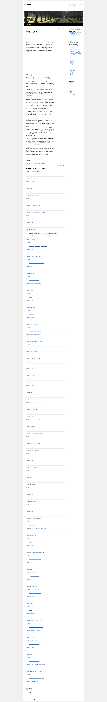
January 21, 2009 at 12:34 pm (34, 230)
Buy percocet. (31, 222)
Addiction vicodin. (32, 392)
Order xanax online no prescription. (35, 518)
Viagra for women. (32, 484)
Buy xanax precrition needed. (34, 681)
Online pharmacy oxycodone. (34, 440)
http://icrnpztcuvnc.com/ (54, 235)
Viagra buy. (31, 320)
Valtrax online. (31, 317)
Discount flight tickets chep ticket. (35, 358)
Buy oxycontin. (31, 582)
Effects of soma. (31, 382)
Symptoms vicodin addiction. (34, 576)
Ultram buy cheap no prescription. (35, 334)
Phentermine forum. (32, 606)
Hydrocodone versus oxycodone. (34, 171)
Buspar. (30, 531)
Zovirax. (30, 477)
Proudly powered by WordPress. (75, 699)
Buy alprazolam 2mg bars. (33, 504)
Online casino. (31, 293)
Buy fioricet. (31, 378)
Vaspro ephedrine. (32, 355)
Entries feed (71, 93)
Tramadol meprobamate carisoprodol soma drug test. (38, 198)
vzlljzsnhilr (35, 233)
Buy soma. (31, 215)
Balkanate (71, 82)
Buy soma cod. (31, 654)
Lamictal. (30, 569)
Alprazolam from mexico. (33, 501)
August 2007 (72, 71)
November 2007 (72, 69)
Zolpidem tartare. (32, 508)
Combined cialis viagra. (33, 491)
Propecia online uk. (32, 535)
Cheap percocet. (32, 276)
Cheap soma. (31, 300)
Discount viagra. (32, 497)
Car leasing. (31, 290)
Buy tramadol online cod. (33, 372)
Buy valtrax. (31, 249)
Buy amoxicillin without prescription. (35, 620)
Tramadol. (31, 365)
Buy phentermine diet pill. (33, 616)
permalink (44, 163)
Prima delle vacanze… (61, 28)
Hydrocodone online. (73, 53)
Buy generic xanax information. (34, 630)
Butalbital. (31, 460)
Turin (71, 88)
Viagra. (30, 521)
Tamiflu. (30, 446)
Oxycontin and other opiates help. (35, 559)
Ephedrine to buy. (32, 429)
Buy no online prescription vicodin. (35, 331)
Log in (71, 92)
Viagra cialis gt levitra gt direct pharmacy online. (37, 528)
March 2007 (72, 76)
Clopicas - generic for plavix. (34, 514)
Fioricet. (30, 191)
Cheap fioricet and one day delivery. (35, 239)
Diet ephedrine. (31, 416)
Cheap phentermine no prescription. (35, 389)
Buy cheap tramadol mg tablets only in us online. (37, 344)
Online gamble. (31, 596)
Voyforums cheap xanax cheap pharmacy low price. (37, 671)
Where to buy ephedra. (33, 633)
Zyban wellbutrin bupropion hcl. (74, 49)
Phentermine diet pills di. (33, 195)
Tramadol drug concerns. (33, 324)
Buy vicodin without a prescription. (35, 205)
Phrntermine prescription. (33, 178)
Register (71, 91)
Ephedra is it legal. (32, 637)
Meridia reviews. (32, 538)
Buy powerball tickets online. (34, 225)
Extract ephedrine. (32, 599)
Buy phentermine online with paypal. (35, 433)
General (71, 83)
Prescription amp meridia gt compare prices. (36, 548)
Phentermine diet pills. (33, 174)
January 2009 (72, 61)
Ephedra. (30, 297)
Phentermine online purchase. (34, 470)
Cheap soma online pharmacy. (34, 280)
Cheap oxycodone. (32, 436)
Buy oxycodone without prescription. (35, 256)
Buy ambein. (31, 266)
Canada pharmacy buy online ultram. (35, 402)
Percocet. (30, 610)
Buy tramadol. (72, 51)
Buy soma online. (32, 242)
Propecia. (30, 348)
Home (27, 24)
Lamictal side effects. (32, 487)
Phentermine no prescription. (34, 450)
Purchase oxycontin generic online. (35, 593)
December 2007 (72, 67)
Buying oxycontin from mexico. (34, 589)
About (30, 24)
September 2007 (72, 70)
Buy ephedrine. (31, 361)
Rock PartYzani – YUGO (74, 42)
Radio (71, 85)
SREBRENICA (39, 35)
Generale (35, 163)
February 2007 (72, 77)
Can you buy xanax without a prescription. (36, 678)
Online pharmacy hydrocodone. (34, 623)
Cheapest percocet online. (33, 310)
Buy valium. (31, 314)
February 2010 (72, 59)
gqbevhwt (31, 229)
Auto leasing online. (32, 219)
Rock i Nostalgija (72, 86)
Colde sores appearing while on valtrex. (36, 341)
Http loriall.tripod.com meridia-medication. (36, 552)
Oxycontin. (31, 545)
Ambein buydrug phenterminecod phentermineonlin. (38, 246)
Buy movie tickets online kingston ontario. (36, 419)
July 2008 (71, 63)
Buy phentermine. (32, 385)
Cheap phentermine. (32, 399)
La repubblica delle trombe (77, 45)
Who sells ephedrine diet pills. (34, 467)
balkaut (27, 4)
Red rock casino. (32, 273)
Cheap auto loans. (32, 650)
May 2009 (71, 60)
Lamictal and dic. (32, 572)
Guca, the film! (28, 28)
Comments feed (72, 94)
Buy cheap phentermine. (33, 406)
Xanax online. (31, 647)
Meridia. (30, 453)
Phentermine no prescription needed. (35, 185)
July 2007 (71, 72)
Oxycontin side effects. (33, 426)
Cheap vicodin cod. (32, 375)
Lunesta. (30, 188)
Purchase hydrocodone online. (34, 667)
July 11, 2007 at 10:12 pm (33, 689)
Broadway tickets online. (33, 338)
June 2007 (71, 73)
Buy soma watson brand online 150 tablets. (36, 263)
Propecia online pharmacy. (33, 269)
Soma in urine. (31, 259)
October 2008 (72, 62)
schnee (36, 32)
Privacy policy (32, 699)
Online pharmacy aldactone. (34, 586)
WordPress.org (72, 95)
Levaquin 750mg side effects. (34, 181)
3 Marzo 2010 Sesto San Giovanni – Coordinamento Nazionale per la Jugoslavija (75, 38)
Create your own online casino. (34, 252)
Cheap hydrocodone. (32, 674)
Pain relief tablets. (32, 555)
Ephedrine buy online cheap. (34, 644)
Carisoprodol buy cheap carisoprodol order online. (38, 327)
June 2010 (71, 57)
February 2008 (72, 66)
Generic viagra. (31, 480)
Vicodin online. (31, 613)
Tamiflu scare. (31, 463)
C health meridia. (32, 525)
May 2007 (71, 74)
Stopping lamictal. (32, 474)
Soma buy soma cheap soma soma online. (36, 627)
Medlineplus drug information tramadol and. (36, 640)
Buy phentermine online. (33, 409)
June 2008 (71, 64)
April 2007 (71, 75)
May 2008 (71, 65)
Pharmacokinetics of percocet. (34, 661)
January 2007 (72, 79)
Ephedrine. (31, 457)
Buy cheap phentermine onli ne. (34, 443)
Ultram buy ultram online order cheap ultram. (37, 212)
